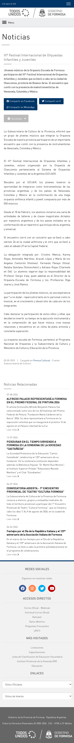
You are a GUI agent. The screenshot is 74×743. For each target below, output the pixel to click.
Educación (37, 665)
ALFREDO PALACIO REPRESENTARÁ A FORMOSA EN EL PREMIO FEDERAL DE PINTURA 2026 (37, 400)
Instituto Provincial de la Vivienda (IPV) (37, 661)
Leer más (12, 429)
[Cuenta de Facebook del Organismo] (22, 588)
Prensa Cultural (41, 360)
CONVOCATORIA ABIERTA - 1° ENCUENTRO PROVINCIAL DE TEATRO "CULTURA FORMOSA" (35, 489)
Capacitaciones (37, 652)
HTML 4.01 (59, 723)
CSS (50, 723)
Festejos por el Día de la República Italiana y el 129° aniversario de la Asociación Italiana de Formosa (36, 532)
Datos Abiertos (37, 621)
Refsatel (37, 617)
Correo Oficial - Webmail (37, 608)
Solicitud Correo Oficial (37, 612)
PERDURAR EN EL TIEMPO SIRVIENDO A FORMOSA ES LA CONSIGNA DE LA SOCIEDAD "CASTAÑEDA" (34, 445)
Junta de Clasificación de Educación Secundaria (37, 656)
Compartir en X (52, 101)
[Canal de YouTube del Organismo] (51, 588)
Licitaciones (37, 647)
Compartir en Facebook (21, 101)
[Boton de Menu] (68, 4)
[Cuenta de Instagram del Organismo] (32, 588)
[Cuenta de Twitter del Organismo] (42, 588)
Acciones (16, 118)
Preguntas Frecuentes (37, 626)
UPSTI (37, 630)
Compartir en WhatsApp (22, 107)
